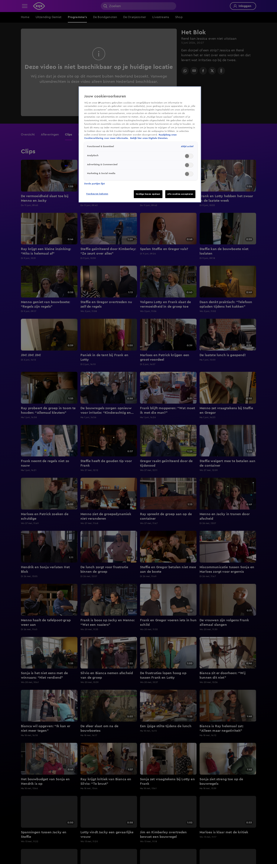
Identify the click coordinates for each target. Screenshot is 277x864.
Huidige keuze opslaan (148, 194)
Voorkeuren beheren (97, 194)
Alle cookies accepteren (180, 194)
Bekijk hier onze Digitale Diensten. (149, 138)
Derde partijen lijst (94, 184)
